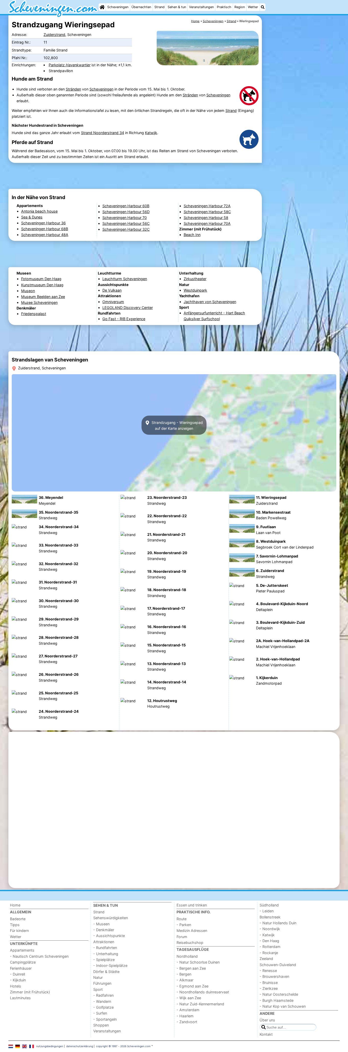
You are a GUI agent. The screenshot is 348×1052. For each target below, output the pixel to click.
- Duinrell (17, 974)
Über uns (267, 1020)
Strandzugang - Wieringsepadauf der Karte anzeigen (177, 425)
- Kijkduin (18, 980)
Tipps (15, 925)
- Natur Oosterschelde (279, 994)
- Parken (184, 925)
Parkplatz (69, 65)
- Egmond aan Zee (192, 986)
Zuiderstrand (54, 34)
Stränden (73, 89)
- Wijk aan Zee (189, 998)
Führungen (102, 983)
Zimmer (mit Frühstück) (30, 992)
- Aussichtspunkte (109, 935)
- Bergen (184, 974)
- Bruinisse (269, 982)
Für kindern (19, 930)
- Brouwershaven (274, 976)
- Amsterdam (188, 1010)
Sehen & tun (177, 7)
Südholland (269, 905)
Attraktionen (103, 942)
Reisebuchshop (190, 942)
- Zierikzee (269, 988)
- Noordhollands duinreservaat (203, 992)
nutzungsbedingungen (49, 1046)
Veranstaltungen (201, 7)
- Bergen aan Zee (191, 968)
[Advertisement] (301, 132)
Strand (159, 7)
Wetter (253, 7)
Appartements (22, 950)
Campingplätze (23, 962)
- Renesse (268, 970)
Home (15, 905)
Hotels (15, 986)
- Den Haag (269, 941)
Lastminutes (20, 998)
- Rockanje (269, 953)
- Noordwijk (270, 929)
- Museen (101, 924)
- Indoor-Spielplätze (110, 965)
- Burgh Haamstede (276, 1000)
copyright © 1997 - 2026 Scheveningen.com (123, 1046)
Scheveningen (117, 7)
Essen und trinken (192, 905)
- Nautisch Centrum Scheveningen (39, 956)
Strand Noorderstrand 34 (102, 133)
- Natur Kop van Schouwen (283, 1006)
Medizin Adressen (192, 930)
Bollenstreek (270, 917)
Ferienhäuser (21, 968)
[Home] (102, 7)
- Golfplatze (103, 1007)
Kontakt (266, 1034)
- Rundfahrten (105, 947)
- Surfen (100, 1013)
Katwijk (151, 133)
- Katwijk (267, 935)
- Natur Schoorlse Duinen (198, 962)
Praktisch (224, 7)
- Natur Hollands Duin (278, 923)
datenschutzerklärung (79, 1046)
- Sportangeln (105, 1019)
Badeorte (17, 919)
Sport (98, 989)
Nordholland (187, 956)
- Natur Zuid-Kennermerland (200, 1004)
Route (181, 919)
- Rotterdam (270, 946)
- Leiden (267, 911)
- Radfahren (103, 995)
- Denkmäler (103, 930)
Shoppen (101, 1025)
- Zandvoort (187, 1022)
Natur (98, 977)
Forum (182, 936)
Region (239, 7)
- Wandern (102, 1001)
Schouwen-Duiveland (278, 965)
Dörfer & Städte (106, 971)
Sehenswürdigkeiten (110, 918)
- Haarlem (185, 1016)
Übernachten (141, 7)
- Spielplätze (104, 959)
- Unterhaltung (105, 954)
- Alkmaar (185, 980)
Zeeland (266, 958)
